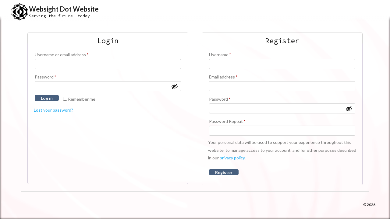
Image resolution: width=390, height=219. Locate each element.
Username (220, 54)
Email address (223, 76)
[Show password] (174, 86)
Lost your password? (53, 110)
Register (223, 172)
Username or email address (61, 54)
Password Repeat (227, 121)
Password (45, 76)
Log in (47, 98)
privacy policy (232, 157)
